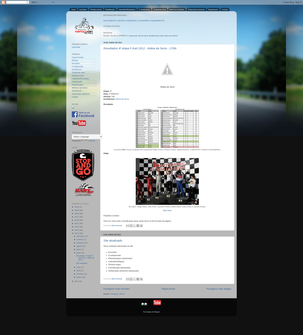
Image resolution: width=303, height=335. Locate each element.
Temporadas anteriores (196, 9)
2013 (76, 230)
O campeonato (144, 9)
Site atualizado (113, 240)
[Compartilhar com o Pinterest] (141, 225)
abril (78, 270)
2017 (76, 217)
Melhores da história (176, 9)
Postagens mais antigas (218, 288)
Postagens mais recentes (116, 288)
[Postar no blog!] (131, 225)
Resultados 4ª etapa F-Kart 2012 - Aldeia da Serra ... (85, 258)
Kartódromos (77, 69)
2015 (76, 223)
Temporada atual (160, 9)
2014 (76, 227)
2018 (76, 213)
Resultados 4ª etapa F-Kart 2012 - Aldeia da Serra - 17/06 (140, 48)
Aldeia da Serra (122, 99)
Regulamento (213, 9)
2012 (76, 233)
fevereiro (80, 274)
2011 (76, 281)
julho (78, 249)
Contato (225, 9)
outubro (80, 239)
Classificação (110, 9)
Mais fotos (167, 210)
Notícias (75, 60)
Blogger (157, 312)
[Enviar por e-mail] (127, 225)
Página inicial (168, 288)
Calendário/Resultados (127, 9)
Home (73, 9)
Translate (91, 141)
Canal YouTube (77, 57)
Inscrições (83, 9)
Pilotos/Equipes (77, 85)
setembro (80, 243)
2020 (76, 207)
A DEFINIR (76, 47)
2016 (76, 220)
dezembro (81, 236)
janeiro (79, 277)
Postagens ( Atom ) (117, 294)
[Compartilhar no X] (134, 225)
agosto (79, 246)
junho (79, 253)
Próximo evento (96, 9)
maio (79, 267)
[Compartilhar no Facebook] (138, 225)
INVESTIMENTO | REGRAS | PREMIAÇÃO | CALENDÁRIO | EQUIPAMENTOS (133, 21)
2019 (76, 210)
